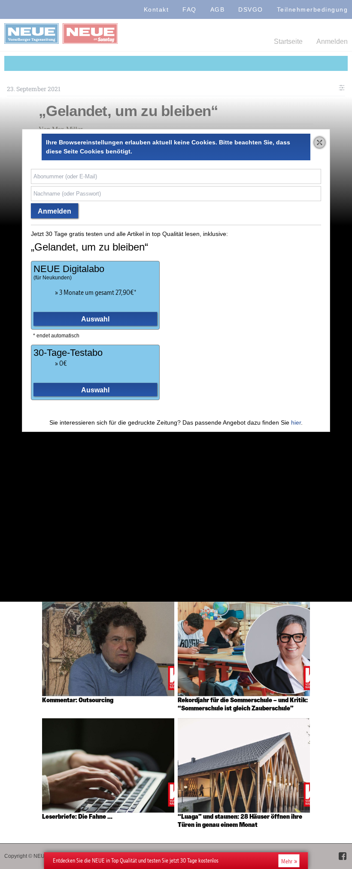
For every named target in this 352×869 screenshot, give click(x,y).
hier (296, 422)
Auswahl (95, 319)
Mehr (286, 861)
